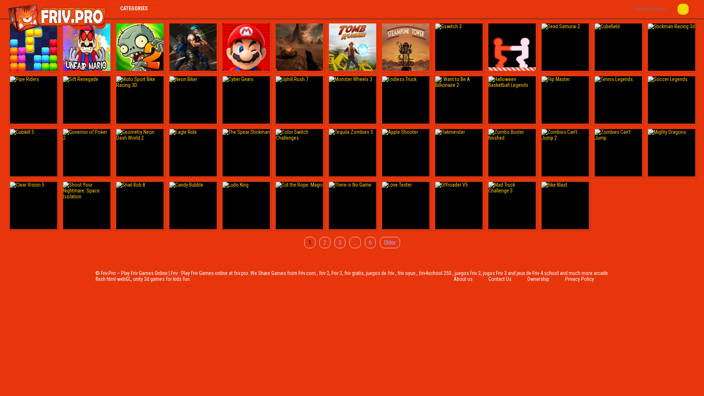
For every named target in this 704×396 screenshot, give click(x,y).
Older (390, 242)
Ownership (538, 279)
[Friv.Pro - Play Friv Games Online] (57, 32)
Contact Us (499, 279)
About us (463, 279)
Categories (134, 8)
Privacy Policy (579, 279)
